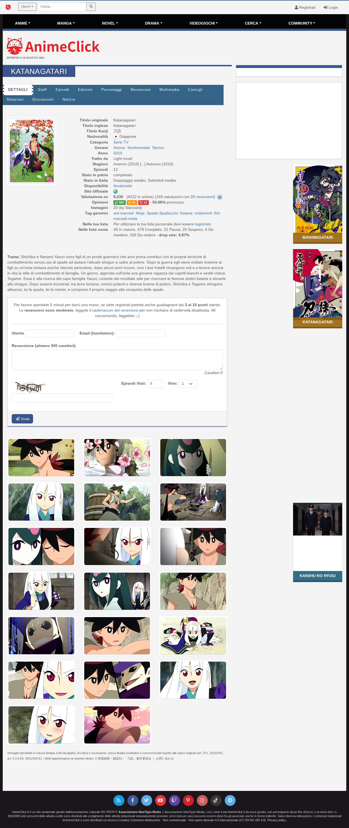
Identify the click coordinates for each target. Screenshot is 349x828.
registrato (203, 224)
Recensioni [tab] (141, 90)
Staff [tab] (42, 90)
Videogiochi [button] (202, 23)
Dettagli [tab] (18, 90)
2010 (117, 153)
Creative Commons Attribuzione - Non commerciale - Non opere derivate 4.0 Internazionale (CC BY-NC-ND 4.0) (192, 820)
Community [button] (300, 23)
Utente (18, 333)
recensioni (205, 197)
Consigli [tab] (195, 90)
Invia (24, 419)
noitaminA (203, 213)
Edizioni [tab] (85, 90)
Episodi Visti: (133, 383)
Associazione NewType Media (139, 812)
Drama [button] (152, 23)
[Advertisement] (231, 48)
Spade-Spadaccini (162, 213)
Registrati (306, 7)
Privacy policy (276, 820)
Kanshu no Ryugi (318, 575)
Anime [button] (21, 23)
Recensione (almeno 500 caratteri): (44, 345)
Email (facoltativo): (97, 333)
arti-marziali (123, 213)
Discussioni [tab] (43, 99)
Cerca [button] (251, 23)
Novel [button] (108, 23)
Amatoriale (122, 186)
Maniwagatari (317, 237)
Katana (186, 213)
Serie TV (120, 142)
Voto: (173, 383)
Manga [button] (64, 23)
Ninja (140, 213)
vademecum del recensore (115, 310)
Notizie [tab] (68, 99)
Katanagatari (318, 322)
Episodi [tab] (62, 90)
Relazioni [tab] (15, 99)
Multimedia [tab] (169, 90)
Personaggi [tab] (111, 90)
